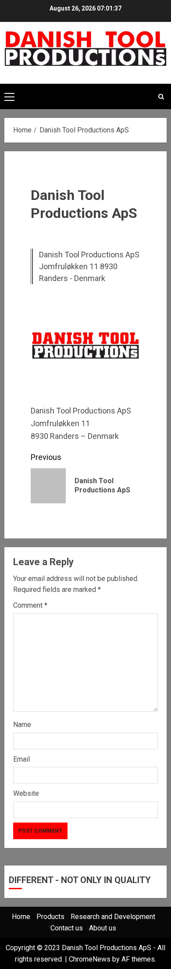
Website (26, 793)
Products (50, 916)
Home (21, 916)
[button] (9, 96)
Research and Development (113, 916)
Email (21, 759)
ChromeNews (89, 959)
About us (102, 928)
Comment (30, 605)
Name (22, 724)
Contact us (66, 928)
